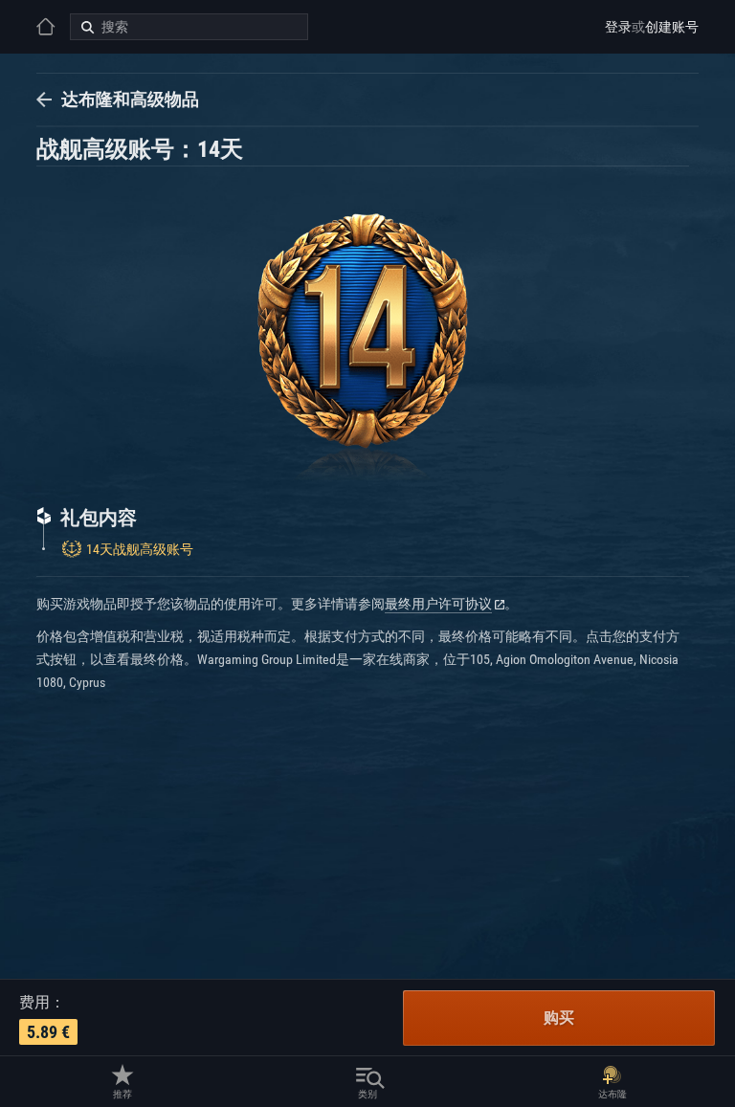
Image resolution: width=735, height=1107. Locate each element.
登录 (618, 26)
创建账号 (672, 26)
